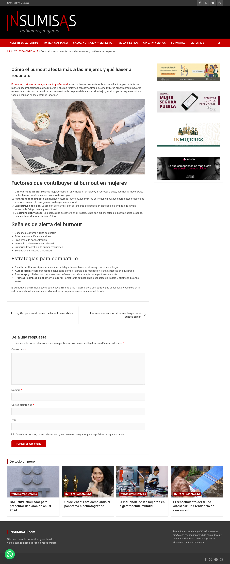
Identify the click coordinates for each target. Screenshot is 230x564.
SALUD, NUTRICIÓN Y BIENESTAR (93, 42)
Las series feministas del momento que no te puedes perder (115, 315)
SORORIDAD (178, 42)
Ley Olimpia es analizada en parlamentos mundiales (44, 313)
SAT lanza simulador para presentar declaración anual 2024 (30, 506)
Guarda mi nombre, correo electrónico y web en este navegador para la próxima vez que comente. (70, 434)
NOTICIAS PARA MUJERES (24, 494)
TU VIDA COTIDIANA (55, 42)
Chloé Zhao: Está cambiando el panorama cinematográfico (87, 504)
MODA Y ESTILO (128, 42)
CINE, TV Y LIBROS (154, 42)
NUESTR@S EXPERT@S (24, 42)
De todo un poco (22, 461)
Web (13, 419)
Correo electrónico (22, 404)
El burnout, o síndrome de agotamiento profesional (39, 84)
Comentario (18, 349)
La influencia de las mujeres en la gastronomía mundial (142, 504)
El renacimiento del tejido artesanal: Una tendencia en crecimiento (193, 506)
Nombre (16, 390)
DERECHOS (197, 42)
